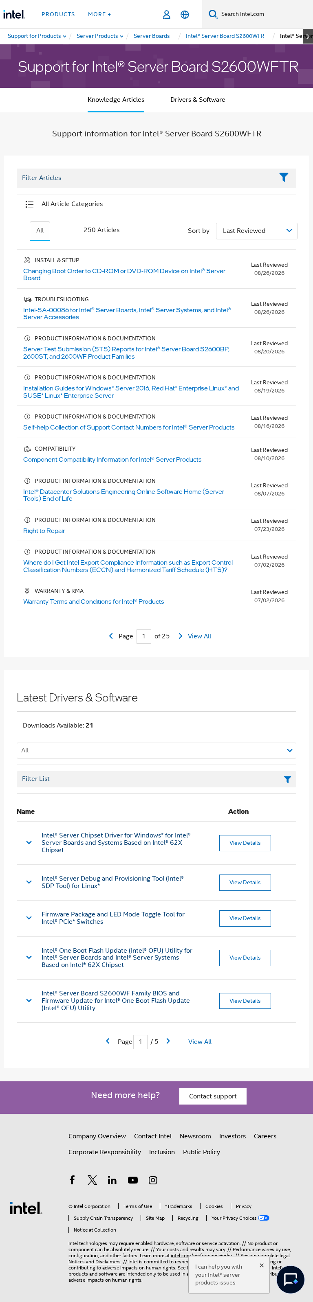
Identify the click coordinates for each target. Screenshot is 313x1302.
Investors (232, 1136)
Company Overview (97, 1136)
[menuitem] (98, 36)
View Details (245, 842)
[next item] (308, 36)
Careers (265, 1136)
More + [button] (99, 14)
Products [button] (58, 14)
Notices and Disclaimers (94, 1261)
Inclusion (162, 1152)
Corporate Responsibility (104, 1152)
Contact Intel (153, 1136)
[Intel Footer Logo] (26, 1207)
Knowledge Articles (116, 100)
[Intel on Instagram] (153, 1181)
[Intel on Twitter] (92, 1181)
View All (199, 636)
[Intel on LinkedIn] (112, 1181)
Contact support (213, 1096)
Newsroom (195, 1136)
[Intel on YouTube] (133, 1181)
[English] (185, 14)
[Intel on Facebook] (72, 1181)
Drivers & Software (197, 100)
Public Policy (201, 1152)
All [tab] (40, 230)
